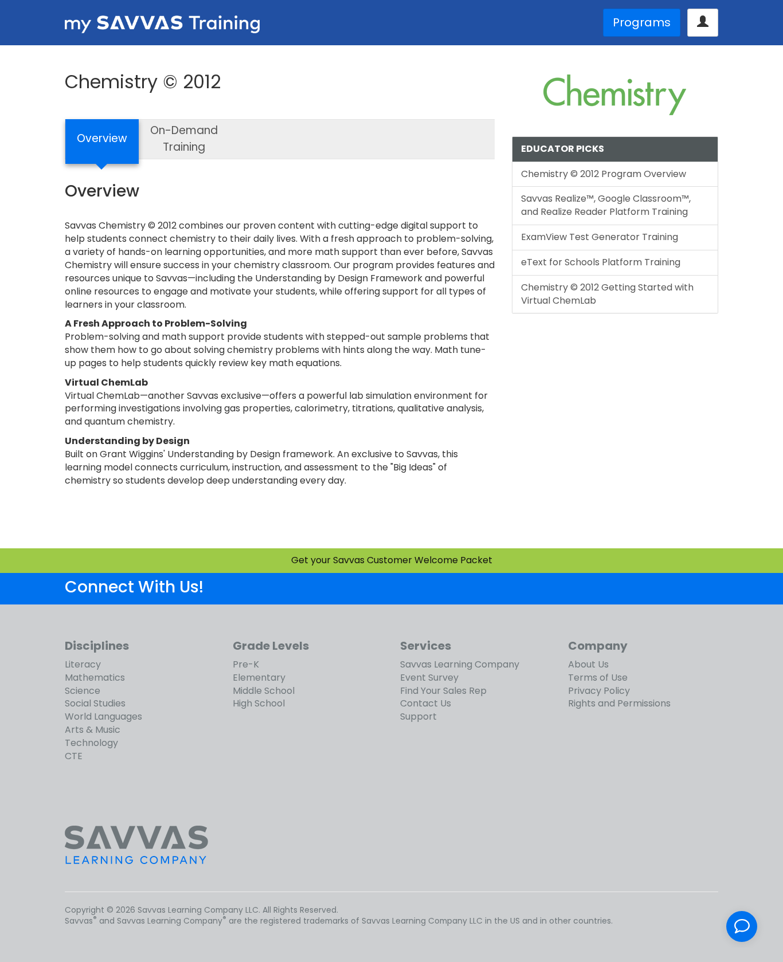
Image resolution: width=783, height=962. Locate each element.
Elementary (259, 677)
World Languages (103, 716)
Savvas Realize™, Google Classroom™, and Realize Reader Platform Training (606, 205)
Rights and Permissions (619, 703)
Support (418, 716)
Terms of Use (598, 677)
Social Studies (95, 703)
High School (259, 703)
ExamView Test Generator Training (599, 237)
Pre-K (246, 664)
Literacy (83, 664)
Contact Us (425, 703)
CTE (74, 756)
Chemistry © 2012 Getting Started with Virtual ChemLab (607, 294)
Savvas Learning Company (459, 664)
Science (82, 690)
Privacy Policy (599, 690)
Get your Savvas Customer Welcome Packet (391, 560)
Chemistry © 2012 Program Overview (603, 173)
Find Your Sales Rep (443, 690)
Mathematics (95, 677)
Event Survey (429, 677)
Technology (91, 742)
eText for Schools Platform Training (600, 262)
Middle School (264, 690)
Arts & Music (92, 729)
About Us (588, 664)
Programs (642, 22)
